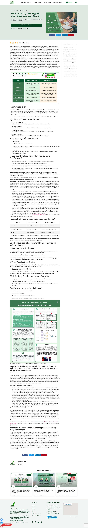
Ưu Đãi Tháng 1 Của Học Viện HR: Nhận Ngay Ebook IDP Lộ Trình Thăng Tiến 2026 (71, 76)
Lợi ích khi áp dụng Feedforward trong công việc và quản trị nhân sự (70, 58)
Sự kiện (60, 2)
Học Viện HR (70, 70)
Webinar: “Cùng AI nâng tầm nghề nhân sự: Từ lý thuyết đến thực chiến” (71, 74)
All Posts (20, 464)
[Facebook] (32, 522)
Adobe (50, 377)
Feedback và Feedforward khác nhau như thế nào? (70, 56)
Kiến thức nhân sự (23, 10)
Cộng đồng (55, 2)
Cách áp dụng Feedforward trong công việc (70, 60)
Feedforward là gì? (68, 47)
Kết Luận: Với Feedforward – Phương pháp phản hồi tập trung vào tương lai (71, 68)
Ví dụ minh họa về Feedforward (70, 51)
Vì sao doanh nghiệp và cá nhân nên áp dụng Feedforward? (70, 54)
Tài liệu (45, 2)
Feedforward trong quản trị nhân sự (70, 62)
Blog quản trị (17, 10)
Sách (49, 2)
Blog (39, 2)
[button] (52, 35)
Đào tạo (29, 2)
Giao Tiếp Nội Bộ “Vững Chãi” (39, 214)
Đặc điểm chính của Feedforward (70, 50)
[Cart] (76, 2)
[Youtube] (38, 522)
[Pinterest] (35, 522)
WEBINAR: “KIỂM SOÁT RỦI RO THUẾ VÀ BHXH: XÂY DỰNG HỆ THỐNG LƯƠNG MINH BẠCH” (71, 72)
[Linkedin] (41, 522)
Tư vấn (35, 2)
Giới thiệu (23, 2)
